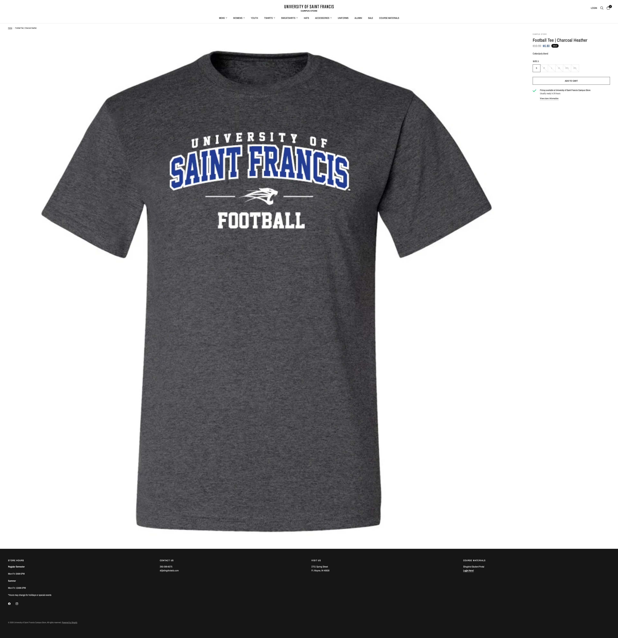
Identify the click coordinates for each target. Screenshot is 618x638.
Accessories (322, 18)
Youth (254, 18)
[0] (607, 8)
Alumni (358, 18)
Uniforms (343, 18)
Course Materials (389, 18)
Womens (237, 18)
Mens (222, 18)
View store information (549, 98)
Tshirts (268, 18)
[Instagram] (19, 603)
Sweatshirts (288, 18)
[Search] (602, 8)
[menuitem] (223, 18)
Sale (370, 18)
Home (10, 28)
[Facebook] (11, 603)
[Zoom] (516, 40)
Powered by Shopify (69, 622)
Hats (306, 18)
